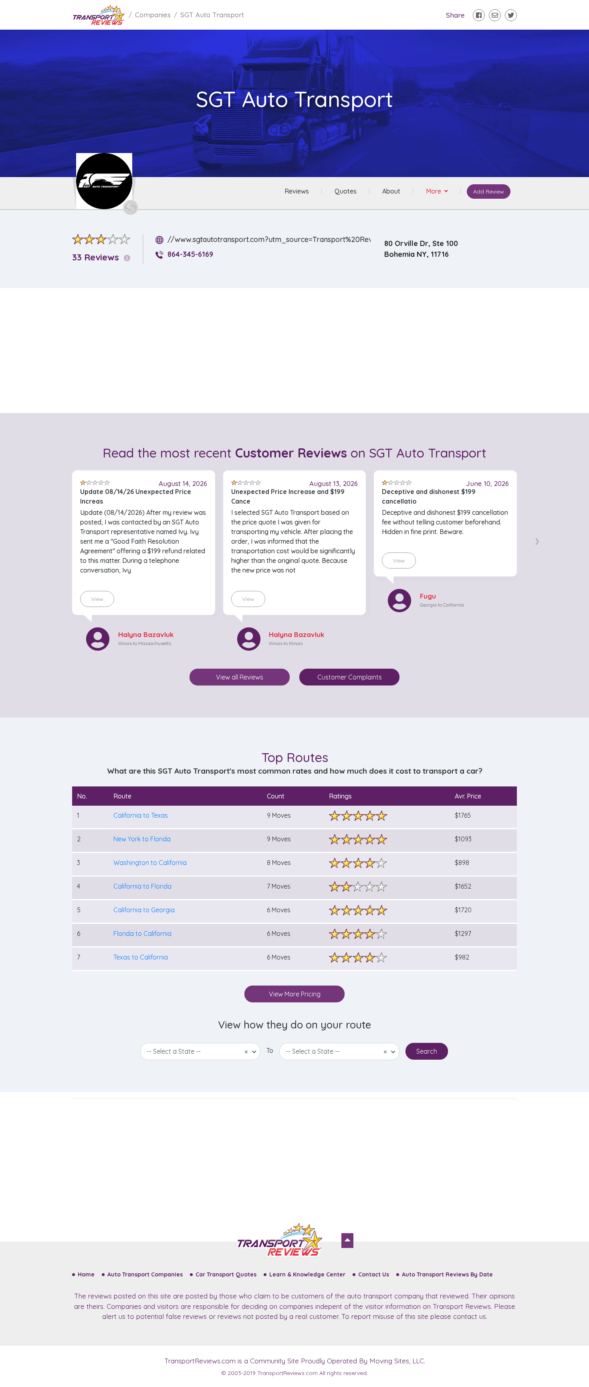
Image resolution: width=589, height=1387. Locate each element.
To (269, 1050)
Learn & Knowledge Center (307, 1274)
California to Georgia (144, 910)
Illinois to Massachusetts (144, 643)
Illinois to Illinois (286, 643)
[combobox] (200, 1051)
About (391, 191)
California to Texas (140, 815)
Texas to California (140, 957)
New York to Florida (142, 839)
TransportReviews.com (200, 1361)
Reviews (296, 191)
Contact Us (373, 1274)
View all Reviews (239, 677)
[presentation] (537, 540)
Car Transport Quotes (226, 1274)
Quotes (346, 191)
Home (86, 1274)
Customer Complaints (349, 677)
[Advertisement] (301, 350)
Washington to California (150, 863)
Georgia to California (442, 605)
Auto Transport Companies (145, 1274)
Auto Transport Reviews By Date (447, 1274)
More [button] (434, 191)
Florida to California (142, 933)
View (97, 599)
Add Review (488, 191)
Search (426, 1051)
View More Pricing (295, 994)
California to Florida (142, 886)
